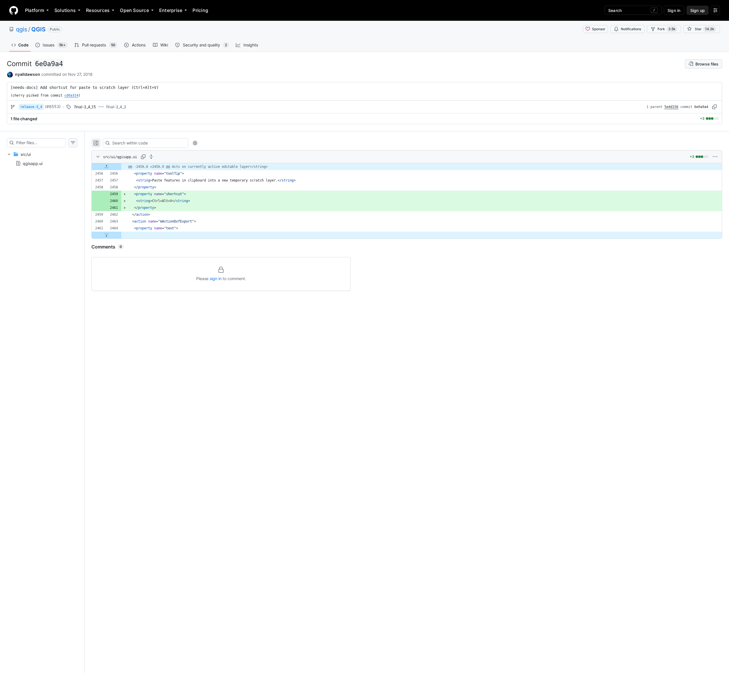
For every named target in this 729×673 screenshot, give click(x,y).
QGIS (38, 29)
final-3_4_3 (116, 106)
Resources (98, 10)
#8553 (52, 106)
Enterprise (170, 10)
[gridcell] (407, 166)
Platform (34, 10)
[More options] (715, 156)
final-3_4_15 (85, 106)
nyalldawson (27, 74)
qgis (21, 29)
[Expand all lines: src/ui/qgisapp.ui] (151, 157)
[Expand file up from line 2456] (106, 166)
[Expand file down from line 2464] (106, 235)
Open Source (134, 10)
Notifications (631, 29)
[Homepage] (13, 10)
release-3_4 (31, 107)
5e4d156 (671, 107)
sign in (216, 278)
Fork (666, 29)
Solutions (65, 10)
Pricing (200, 10)
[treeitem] (42, 159)
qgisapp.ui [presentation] (32, 163)
